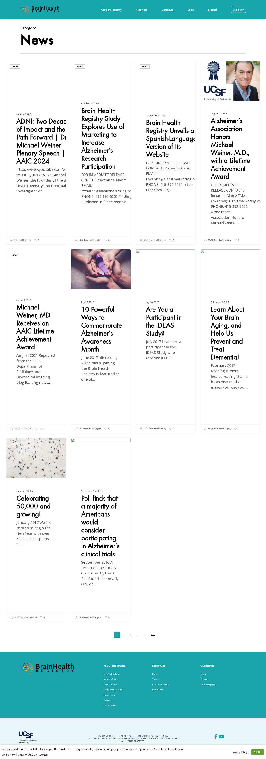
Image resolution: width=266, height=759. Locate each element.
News (15, 66)
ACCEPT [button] (257, 752)
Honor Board (110, 694)
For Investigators (208, 684)
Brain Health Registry (22, 240)
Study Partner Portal (113, 689)
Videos (155, 679)
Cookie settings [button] (240, 752)
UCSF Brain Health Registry (89, 240)
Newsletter (157, 689)
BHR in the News (160, 684)
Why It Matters (111, 679)
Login (203, 673)
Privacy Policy (110, 705)
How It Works (110, 684)
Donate (204, 679)
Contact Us (109, 700)
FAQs (154, 673)
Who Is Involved (111, 673)
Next (153, 635)
